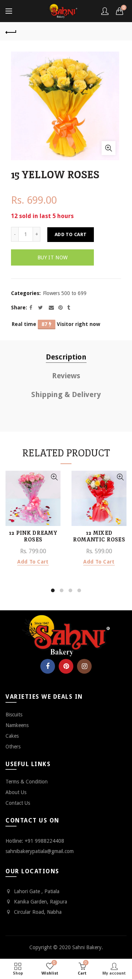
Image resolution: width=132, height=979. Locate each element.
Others (13, 747)
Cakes (12, 736)
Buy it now (52, 257)
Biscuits (14, 714)
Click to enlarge (108, 148)
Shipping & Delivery (66, 394)
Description (66, 356)
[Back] (11, 31)
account (104, 11)
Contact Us (18, 803)
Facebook (47, 666)
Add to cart (71, 234)
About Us (16, 792)
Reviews (66, 375)
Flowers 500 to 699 (65, 293)
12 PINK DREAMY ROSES (33, 536)
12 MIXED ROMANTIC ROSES (99, 536)
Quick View (54, 477)
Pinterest (66, 666)
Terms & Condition (27, 782)
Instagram (84, 666)
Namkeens (17, 725)
